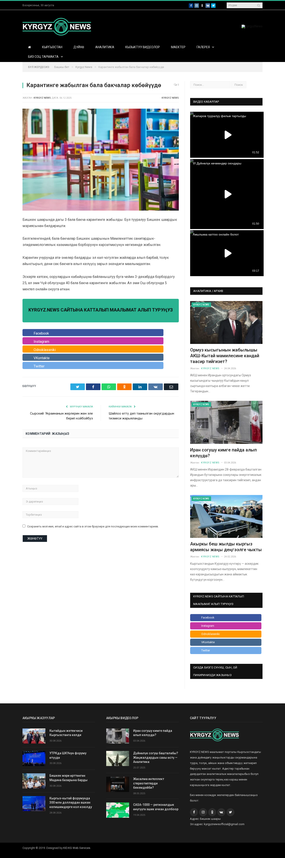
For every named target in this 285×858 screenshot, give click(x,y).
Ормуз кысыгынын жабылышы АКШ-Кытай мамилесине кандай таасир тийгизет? (224, 355)
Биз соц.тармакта (43, 56)
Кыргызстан (52, 47)
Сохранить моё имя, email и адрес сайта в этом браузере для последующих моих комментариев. (93, 526)
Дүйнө (78, 47)
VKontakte (42, 358)
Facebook (41, 333)
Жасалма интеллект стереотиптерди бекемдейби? (148, 783)
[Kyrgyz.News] (56, 26)
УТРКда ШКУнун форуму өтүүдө (67, 755)
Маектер (178, 47)
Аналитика (104, 47)
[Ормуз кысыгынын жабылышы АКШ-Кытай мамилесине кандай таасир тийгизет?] (226, 322)
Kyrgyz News (170, 97)
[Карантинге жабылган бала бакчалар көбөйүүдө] (100, 160)
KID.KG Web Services (76, 848)
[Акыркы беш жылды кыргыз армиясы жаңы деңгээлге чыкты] (226, 516)
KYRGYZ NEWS (42, 97)
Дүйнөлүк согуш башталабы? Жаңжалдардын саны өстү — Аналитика (155, 757)
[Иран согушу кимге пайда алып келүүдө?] (226, 422)
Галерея (203, 47)
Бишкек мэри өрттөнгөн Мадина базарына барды (68, 778)
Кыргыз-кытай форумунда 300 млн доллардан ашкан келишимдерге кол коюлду (70, 802)
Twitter (39, 366)
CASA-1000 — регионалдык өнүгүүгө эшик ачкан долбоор (155, 807)
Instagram (41, 341)
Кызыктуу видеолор (142, 47)
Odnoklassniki (45, 350)
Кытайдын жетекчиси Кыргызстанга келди (66, 733)
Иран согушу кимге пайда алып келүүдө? (152, 733)
